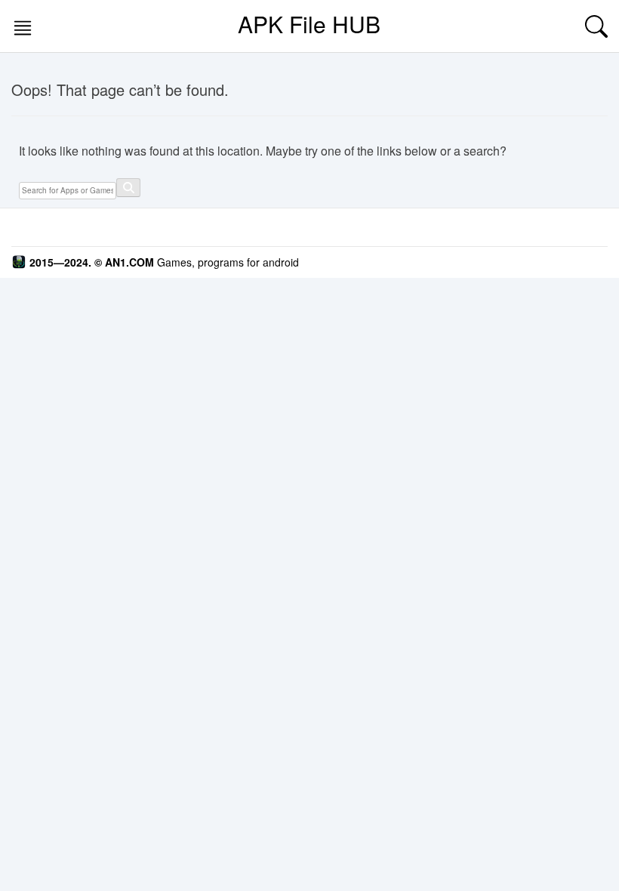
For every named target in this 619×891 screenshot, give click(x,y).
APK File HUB (309, 23)
